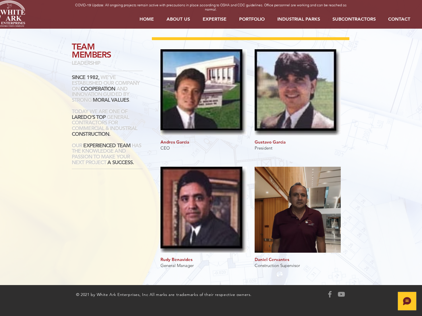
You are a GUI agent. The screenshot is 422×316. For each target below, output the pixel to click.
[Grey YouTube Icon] (341, 294)
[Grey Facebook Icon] (330, 294)
